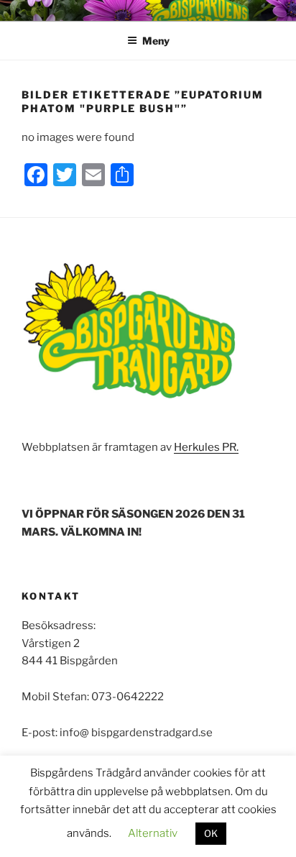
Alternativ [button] (152, 833)
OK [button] (211, 833)
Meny (156, 41)
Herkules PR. (206, 447)
